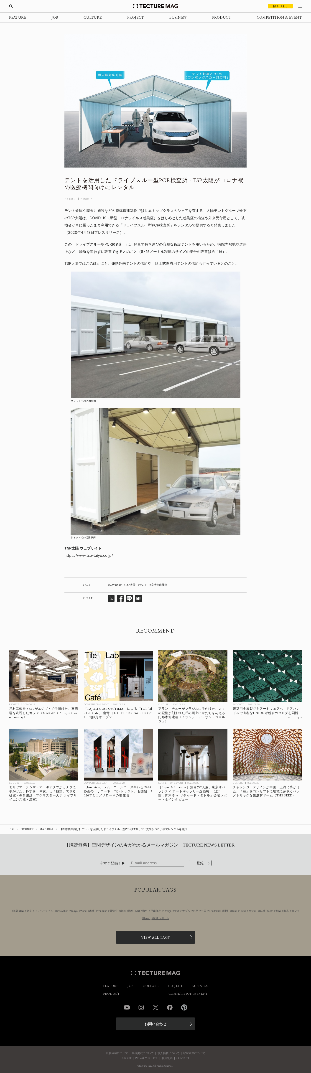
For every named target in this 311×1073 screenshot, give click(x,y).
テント (143, 584)
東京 (29, 911)
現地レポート (161, 918)
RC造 (262, 911)
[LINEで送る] (129, 598)
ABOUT (126, 1058)
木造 (91, 911)
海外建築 (18, 911)
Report (146, 918)
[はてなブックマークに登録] (138, 598)
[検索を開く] (11, 6)
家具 (286, 911)
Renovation (62, 911)
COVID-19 (115, 584)
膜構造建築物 (159, 584)
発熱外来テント (124, 263)
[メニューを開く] (300, 6)
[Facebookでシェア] (120, 598)
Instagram (141, 1007)
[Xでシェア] (111, 598)
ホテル (252, 911)
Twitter (155, 1007)
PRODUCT (221, 17)
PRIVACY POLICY (146, 1058)
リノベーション (44, 911)
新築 (278, 911)
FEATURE (17, 17)
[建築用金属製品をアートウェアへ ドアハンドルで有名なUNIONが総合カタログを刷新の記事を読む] (267, 676)
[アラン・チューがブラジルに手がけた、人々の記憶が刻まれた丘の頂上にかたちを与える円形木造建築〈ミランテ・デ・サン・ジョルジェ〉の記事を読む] (192, 676)
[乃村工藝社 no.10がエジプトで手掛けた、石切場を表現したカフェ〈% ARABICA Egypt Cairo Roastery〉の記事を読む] (43, 676)
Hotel (234, 911)
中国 (203, 911)
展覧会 (114, 911)
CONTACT (182, 1058)
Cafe (270, 911)
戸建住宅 (155, 911)
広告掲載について (117, 1053)
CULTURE (93, 17)
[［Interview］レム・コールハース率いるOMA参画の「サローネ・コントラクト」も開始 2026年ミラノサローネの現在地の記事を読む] (118, 755)
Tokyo (74, 911)
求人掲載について (168, 1053)
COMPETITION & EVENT (279, 17)
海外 (131, 911)
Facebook (170, 1007)
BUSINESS (178, 17)
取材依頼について (194, 1053)
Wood (83, 911)
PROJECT (135, 17)
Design (167, 911)
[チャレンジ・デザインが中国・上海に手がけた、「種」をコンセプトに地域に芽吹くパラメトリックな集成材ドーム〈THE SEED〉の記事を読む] (267, 755)
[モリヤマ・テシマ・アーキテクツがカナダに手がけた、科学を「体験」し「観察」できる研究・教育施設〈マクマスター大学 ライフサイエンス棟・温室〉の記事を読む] (43, 755)
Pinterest (184, 1007)
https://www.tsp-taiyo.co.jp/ (88, 555)
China (243, 911)
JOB (55, 17)
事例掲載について (143, 1053)
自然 (195, 911)
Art (138, 911)
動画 (123, 911)
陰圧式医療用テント (171, 263)
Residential (215, 911)
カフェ (295, 911)
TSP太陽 (130, 584)
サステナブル (182, 911)
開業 (226, 911)
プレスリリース (107, 232)
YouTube (102, 911)
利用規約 (167, 1058)
